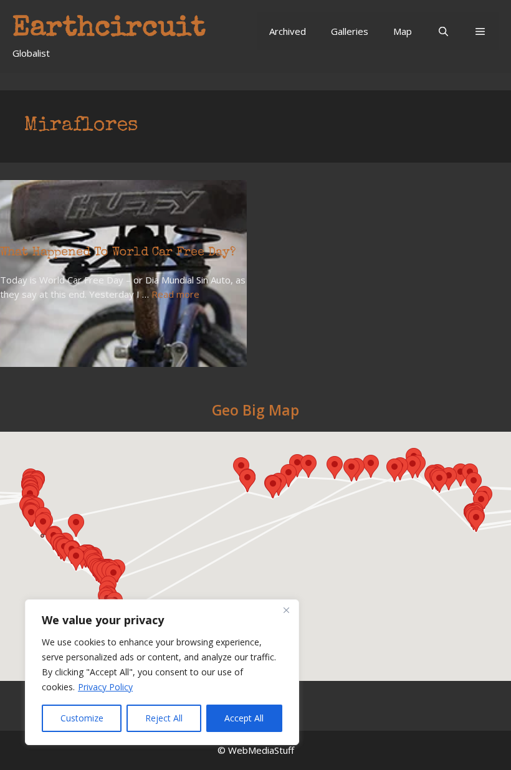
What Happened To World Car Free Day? (118, 253)
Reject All (164, 718)
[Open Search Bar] (442, 31)
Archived (287, 31)
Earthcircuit (109, 29)
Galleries (349, 31)
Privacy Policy (105, 687)
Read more (175, 294)
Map (402, 31)
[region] (162, 672)
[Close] (286, 609)
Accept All (244, 718)
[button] (480, 31)
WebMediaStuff (261, 750)
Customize (81, 718)
